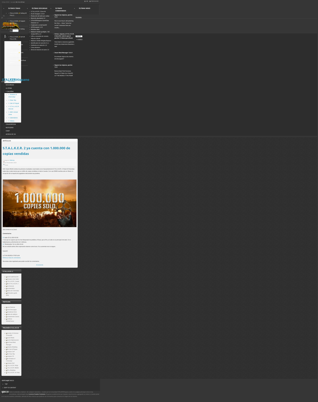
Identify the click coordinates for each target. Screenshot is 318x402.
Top (6, 384)
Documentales (10, 288)
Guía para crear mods (12, 279)
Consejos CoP (10, 351)
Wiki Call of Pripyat (11, 349)
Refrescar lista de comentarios (12, 257)
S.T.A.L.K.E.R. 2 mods (12, 281)
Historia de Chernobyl (12, 290)
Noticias (12, 160)
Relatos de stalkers (11, 314)
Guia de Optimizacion (12, 340)
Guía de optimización (12, 276)
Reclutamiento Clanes (12, 316)
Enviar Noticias (10, 307)
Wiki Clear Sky (10, 354)
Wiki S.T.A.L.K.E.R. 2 (12, 283)
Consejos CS (10, 356)
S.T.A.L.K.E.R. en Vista (13, 372)
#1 (3, 244)
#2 (3, 237)
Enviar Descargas (11, 309)
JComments (39, 265)
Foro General (10, 286)
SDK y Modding (10, 370)
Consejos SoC (10, 363)
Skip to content (10, 387)
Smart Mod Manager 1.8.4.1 (63, 53)
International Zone (11, 312)
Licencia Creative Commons (37, 394)
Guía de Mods (10, 337)
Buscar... (3, 79)
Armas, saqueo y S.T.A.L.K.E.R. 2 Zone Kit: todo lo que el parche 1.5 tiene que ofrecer (64, 36)
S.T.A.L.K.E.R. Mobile (12, 368)
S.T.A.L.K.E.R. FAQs (12, 365)
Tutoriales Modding (11, 347)
